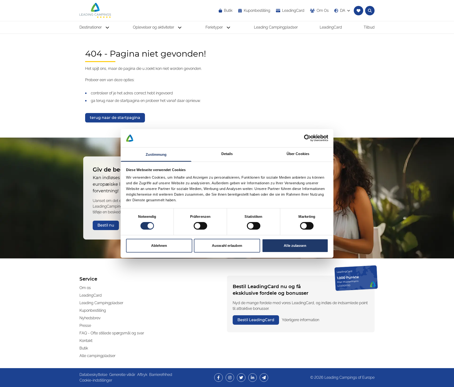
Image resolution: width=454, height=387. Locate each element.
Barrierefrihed (160, 374)
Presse (85, 325)
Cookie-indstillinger (95, 380)
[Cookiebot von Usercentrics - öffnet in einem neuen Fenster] (307, 138)
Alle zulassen (295, 246)
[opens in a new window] (218, 377)
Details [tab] (227, 154)
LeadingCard (90, 295)
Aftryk (142, 374)
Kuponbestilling (92, 310)
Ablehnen (159, 246)
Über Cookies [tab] (298, 154)
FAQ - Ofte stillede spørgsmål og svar (111, 333)
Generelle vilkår (122, 374)
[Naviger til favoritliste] (358, 10)
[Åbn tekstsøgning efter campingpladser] (370, 10)
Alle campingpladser (97, 355)
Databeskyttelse (93, 374)
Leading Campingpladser (101, 303)
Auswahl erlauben (227, 246)
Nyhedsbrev (89, 318)
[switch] (200, 226)
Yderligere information (300, 320)
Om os (85, 288)
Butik (83, 348)
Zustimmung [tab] (156, 154)
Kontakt (85, 340)
